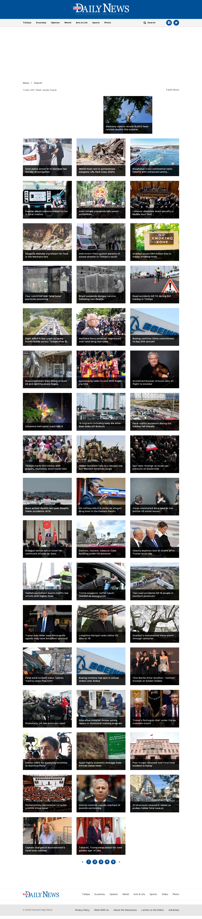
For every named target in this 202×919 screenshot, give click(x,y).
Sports (96, 23)
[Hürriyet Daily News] (101, 9)
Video (165, 894)
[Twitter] (176, 23)
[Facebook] (169, 23)
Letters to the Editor (153, 910)
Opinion (55, 23)
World (67, 23)
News (26, 83)
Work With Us (101, 910)
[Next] (119, 862)
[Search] (145, 22)
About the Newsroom (125, 910)
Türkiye (27, 23)
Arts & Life (82, 23)
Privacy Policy (82, 910)
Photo (107, 23)
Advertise (174, 910)
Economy (41, 23)
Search (38, 83)
